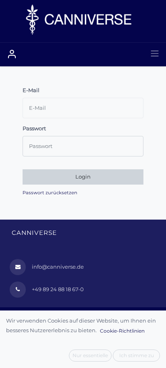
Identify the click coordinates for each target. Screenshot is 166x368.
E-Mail (31, 90)
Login (83, 176)
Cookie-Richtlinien (122, 331)
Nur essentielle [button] (90, 355)
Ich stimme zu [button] (136, 355)
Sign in (12, 54)
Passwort (34, 128)
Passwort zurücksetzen (50, 192)
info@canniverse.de (58, 266)
